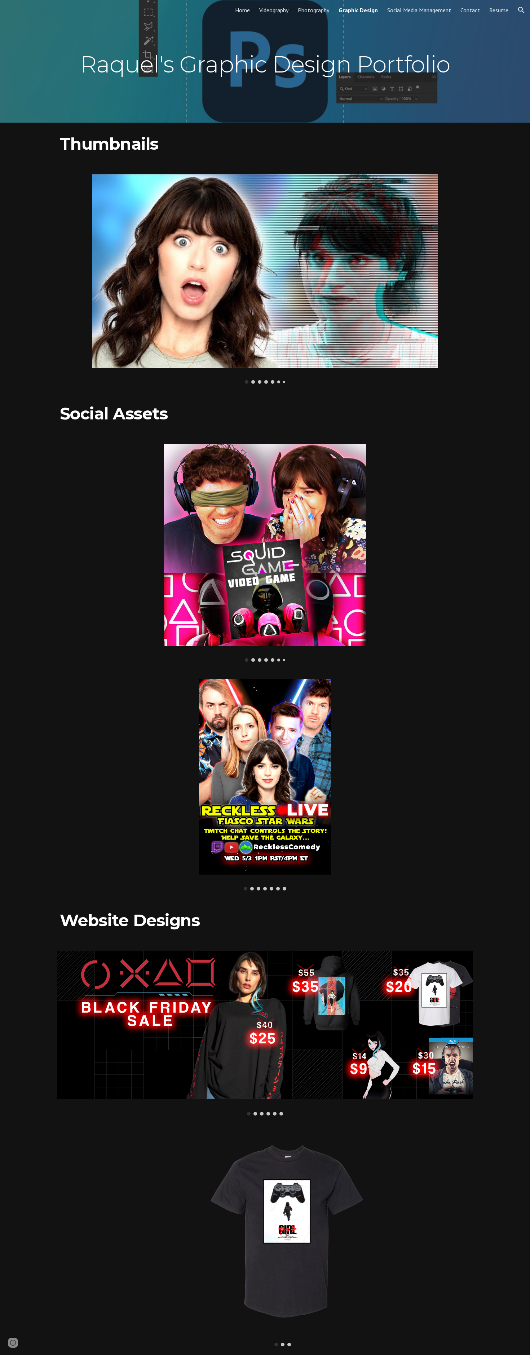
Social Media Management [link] (419, 10)
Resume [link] (498, 10)
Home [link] (242, 10)
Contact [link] (470, 10)
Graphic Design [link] (358, 10)
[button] (521, 10)
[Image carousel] (264, 279)
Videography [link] (273, 10)
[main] (265, 61)
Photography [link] (313, 10)
